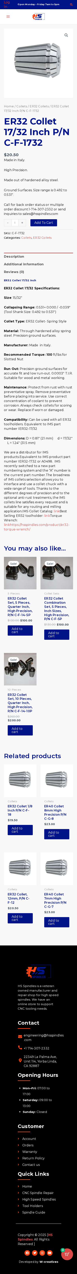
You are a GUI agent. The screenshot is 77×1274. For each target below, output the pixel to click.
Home (9, 106)
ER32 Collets (39, 106)
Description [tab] (14, 256)
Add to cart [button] (17, 630)
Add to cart (43, 223)
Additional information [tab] (24, 264)
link (57, 511)
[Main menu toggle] (8, 16)
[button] (71, 5)
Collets (21, 106)
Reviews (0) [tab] (14, 272)
